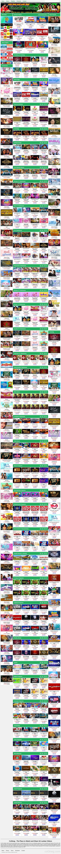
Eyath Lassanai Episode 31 (35, 347)
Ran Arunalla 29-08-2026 (43, 772)
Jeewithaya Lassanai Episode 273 (43, 284)
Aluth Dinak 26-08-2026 (44, 547)
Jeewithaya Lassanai (6, 348)
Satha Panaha (17, 831)
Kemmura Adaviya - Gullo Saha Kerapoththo (26, 695)
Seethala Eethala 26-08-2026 (34, 621)
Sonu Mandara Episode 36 (26, 214)
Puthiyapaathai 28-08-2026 (17, 796)
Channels (19, 1)
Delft (7, 227)
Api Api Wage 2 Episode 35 (17, 249)
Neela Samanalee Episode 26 (17, 323)
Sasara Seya (7, 581)
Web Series (17, 392)
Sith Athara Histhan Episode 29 (17, 375)
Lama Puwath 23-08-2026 (26, 747)
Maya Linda (54, 74)
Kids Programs (18, 739)
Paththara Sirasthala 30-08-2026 (30, 24)
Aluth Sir (6, 115)
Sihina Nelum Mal (35, 820)
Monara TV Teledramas (20, 290)
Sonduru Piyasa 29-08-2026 (26, 561)
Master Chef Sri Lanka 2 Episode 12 (35, 656)
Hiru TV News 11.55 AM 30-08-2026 (30, 36)
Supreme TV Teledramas (20, 353)
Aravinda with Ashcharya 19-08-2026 (17, 695)
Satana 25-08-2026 (44, 631)
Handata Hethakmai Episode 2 (54, 606)
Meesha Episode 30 (17, 259)
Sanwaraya (7, 571)
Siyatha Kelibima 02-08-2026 (43, 670)
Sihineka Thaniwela (6, 622)
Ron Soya (6, 551)
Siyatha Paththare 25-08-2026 (54, 667)
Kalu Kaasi (35, 434)
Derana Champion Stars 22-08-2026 (26, 656)
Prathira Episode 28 (35, 399)
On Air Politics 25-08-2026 (34, 632)
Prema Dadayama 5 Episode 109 (17, 312)
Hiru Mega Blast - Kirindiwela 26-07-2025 (35, 175)
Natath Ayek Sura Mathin (6, 460)
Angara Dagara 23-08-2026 (44, 498)
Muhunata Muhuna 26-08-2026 (44, 621)
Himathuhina (54, 297)
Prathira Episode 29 (26, 399)
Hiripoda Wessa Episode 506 (35, 386)
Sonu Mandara (6, 662)
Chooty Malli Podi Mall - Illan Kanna (35, 695)
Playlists (13, 1)
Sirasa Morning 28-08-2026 (26, 572)
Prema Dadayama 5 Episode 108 (26, 323)
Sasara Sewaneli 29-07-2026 (26, 435)
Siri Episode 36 (54, 461)
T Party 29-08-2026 (17, 473)
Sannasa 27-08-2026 (43, 122)
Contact (24, 1)
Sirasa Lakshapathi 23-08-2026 (26, 523)
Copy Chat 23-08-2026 (44, 449)
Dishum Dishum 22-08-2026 (35, 498)
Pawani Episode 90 (26, 248)
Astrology (16, 128)
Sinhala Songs (17, 142)
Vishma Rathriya (26, 820)
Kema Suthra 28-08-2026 (17, 586)
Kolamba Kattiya (7, 379)
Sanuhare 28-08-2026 (26, 473)
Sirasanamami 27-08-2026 (35, 123)
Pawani (6, 510)
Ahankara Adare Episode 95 (26, 312)
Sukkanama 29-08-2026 (17, 733)
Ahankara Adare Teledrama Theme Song (44, 162)
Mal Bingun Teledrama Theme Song (26, 151)
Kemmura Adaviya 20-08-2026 (35, 684)
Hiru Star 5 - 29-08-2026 (35, 646)
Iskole (7, 308)
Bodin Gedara (6, 206)
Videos (7, 1)
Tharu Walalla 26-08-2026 (43, 137)
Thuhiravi (54, 186)
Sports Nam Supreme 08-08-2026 (35, 670)
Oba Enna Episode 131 (17, 214)
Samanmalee (44, 831)
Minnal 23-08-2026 (26, 796)
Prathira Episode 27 (43, 399)
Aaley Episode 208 (44, 62)
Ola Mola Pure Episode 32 (43, 337)
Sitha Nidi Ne (7, 652)
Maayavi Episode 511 (34, 311)
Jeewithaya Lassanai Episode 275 (34, 273)
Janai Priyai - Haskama (17, 709)
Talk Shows (17, 441)
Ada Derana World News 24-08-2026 (54, 822)
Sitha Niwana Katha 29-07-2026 (17, 435)
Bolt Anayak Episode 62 (43, 386)
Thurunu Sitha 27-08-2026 (43, 112)
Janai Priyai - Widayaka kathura (35, 719)
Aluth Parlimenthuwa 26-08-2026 (17, 621)
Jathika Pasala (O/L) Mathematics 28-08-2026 (26, 512)
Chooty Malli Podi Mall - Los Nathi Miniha (43, 684)
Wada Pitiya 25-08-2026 (54, 703)
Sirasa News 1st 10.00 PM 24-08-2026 (54, 582)
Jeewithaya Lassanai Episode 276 (26, 273)
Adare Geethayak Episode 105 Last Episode (17, 298)
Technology (17, 725)
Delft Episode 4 (17, 188)
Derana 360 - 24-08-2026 (54, 510)
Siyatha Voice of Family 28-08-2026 (44, 646)
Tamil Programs (18, 788)
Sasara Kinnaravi (54, 226)
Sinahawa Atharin (26, 810)
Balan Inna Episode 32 (17, 337)
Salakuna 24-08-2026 (54, 449)
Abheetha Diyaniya (54, 176)
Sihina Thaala (6, 612)
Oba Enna (6, 480)
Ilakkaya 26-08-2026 (43, 610)
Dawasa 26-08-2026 (17, 631)
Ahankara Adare (6, 95)
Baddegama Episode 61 (34, 214)
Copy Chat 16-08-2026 (44, 460)
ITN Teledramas (18, 230)
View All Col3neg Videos (42, 14)
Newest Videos (18, 14)
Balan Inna (6, 196)
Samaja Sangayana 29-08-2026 (17, 112)
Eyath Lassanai (6, 257)
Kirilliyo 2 (54, 145)
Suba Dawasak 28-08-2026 (17, 137)
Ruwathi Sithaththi (54, 115)
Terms (12, 850)
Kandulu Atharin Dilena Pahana (17, 424)
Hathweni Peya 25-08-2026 (54, 834)
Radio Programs (18, 676)
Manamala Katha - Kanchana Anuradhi (35, 161)
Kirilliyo (54, 155)
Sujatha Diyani (54, 125)
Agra (54, 267)
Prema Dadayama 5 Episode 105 (35, 63)
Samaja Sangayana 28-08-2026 (26, 112)
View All (45, 79)
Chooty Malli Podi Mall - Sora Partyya (26, 684)
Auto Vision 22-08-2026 (35, 733)
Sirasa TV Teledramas (19, 304)
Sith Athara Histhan (6, 642)
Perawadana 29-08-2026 (26, 772)
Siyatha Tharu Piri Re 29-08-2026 (17, 449)
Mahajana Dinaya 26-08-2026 (34, 610)
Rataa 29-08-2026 (35, 771)
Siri (6, 632)
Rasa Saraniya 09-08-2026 (17, 596)
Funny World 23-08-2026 (44, 747)
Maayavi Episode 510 (43, 322)
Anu (54, 105)
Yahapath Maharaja (54, 196)
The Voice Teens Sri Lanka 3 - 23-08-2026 (17, 656)
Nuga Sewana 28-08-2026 (43, 572)
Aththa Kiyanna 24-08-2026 (54, 786)
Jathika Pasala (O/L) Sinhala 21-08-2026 (43, 523)
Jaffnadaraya (6, 318)
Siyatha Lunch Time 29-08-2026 (17, 772)
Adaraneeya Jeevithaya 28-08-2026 (44, 562)
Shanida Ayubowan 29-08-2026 (17, 783)
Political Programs (18, 602)
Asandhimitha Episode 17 (43, 249)
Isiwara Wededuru (54, 328)
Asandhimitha (6, 166)
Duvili (7, 247)
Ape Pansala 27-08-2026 (17, 123)
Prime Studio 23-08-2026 (26, 484)
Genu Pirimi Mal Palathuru (6, 267)
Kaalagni (54, 34)
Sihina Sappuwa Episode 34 (35, 249)
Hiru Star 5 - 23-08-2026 (44, 656)
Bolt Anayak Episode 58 (43, 73)
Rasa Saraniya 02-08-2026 (35, 596)
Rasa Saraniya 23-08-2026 (26, 586)
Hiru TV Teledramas (19, 205)
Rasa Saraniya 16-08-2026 (43, 586)
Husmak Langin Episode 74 (26, 73)
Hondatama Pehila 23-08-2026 (35, 747)
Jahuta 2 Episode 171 (43, 374)
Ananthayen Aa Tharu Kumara (54, 277)
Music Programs (18, 465)
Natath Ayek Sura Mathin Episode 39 (26, 375)
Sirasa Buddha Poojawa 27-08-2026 (26, 123)
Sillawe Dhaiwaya (54, 257)
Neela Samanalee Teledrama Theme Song (17, 151)
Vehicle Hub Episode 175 (43, 733)
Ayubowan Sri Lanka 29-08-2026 (17, 561)
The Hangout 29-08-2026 (35, 783)
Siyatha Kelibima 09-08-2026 (26, 670)
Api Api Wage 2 (6, 156)
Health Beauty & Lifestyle (20, 553)
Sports (15, 662)
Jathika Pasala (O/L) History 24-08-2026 (17, 523)
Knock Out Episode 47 (17, 284)
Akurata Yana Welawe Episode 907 (35, 224)
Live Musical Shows (19, 167)
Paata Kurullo (6, 500)
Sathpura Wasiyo (7, 591)
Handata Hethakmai (6, 277)
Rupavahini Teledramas (20, 265)
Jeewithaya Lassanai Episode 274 (34, 284)
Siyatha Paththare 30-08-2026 (35, 98)
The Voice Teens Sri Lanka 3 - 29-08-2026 (17, 63)
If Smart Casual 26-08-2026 (26, 621)
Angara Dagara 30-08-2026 (42, 48)
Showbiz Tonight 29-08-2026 (35, 761)
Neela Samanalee (7, 470)
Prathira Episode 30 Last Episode (17, 400)
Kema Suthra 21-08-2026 (35, 586)
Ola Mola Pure (6, 490)
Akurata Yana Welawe (6, 105)
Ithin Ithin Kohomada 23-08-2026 (17, 460)
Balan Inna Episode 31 (17, 347)
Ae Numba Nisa (54, 64)
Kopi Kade (6, 389)
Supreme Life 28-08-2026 (17, 572)
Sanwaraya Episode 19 (26, 238)
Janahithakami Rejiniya (7, 338)
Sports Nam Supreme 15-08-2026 (17, 670)
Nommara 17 (17, 820)
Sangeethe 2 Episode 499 (34, 200)
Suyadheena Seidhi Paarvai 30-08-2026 (43, 98)
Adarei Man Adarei (7, 85)
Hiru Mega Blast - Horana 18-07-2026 (17, 175)
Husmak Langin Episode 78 (26, 200)
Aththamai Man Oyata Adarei (7, 176)
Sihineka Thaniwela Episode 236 (26, 260)
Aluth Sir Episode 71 (35, 73)
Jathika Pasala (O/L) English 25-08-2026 (43, 512)
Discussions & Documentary (21, 528)
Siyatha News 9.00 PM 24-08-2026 (54, 619)
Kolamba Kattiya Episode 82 (17, 73)
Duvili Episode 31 (26, 347)
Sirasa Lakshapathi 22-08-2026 (35, 523)
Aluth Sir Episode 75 (17, 385)
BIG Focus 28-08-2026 (17, 547)
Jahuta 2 (6, 328)
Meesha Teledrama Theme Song (35, 150)
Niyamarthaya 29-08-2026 (17, 537)
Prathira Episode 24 (35, 410)
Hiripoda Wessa (6, 287)
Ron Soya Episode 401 (17, 224)
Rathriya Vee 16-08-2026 (43, 484)
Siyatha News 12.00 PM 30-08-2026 (42, 24)
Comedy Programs (19, 701)
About (3, 850)
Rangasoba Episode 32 (35, 238)
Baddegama (7, 186)
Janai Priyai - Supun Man (35, 709)
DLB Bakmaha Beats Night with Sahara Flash (43, 175)
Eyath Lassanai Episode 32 (35, 337)
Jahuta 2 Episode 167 (26, 62)
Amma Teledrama (7, 125)
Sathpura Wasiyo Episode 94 (26, 284)
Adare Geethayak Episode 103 (35, 298)
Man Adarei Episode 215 (43, 189)
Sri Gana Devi (54, 247)
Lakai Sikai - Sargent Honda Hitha (43, 709)
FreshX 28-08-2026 (35, 571)
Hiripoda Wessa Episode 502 (54, 679)
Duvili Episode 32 (26, 336)
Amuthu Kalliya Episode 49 (54, 498)
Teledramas (5, 65)
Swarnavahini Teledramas (20, 367)
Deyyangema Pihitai (6, 237)
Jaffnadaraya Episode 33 (35, 375)
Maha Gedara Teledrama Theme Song (26, 162)
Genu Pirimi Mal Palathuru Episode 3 (43, 273)
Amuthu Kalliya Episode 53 (26, 386)
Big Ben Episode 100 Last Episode (43, 298)
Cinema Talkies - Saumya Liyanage (44, 783)
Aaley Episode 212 (44, 311)
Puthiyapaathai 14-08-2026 (43, 796)
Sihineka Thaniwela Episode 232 (54, 534)
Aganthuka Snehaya (43, 434)
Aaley (7, 75)
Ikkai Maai (54, 287)
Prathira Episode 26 (17, 410)
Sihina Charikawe (54, 95)
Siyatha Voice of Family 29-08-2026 (26, 646)
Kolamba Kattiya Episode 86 (17, 200)
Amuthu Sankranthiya (6, 146)
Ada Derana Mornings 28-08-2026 (43, 537)
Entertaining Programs (20, 490)
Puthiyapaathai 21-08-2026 (35, 796)
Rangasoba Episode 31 (35, 260)
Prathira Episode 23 (43, 410)
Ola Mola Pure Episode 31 (43, 347)
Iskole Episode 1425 (43, 199)
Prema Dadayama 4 (54, 216)
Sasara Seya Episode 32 (43, 238)
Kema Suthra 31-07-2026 (43, 596)
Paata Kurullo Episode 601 (26, 224)
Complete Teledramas (19, 416)
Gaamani (17, 810)
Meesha (6, 439)
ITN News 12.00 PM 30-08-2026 (18, 36)
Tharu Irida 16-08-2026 (35, 460)
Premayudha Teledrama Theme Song (17, 162)
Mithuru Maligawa (54, 44)
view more (18, 27)
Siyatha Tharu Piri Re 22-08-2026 (26, 460)
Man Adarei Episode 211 (54, 546)
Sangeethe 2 (7, 561)
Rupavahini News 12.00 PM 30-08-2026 (18, 24)
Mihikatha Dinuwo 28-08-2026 (26, 783)
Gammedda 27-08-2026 (35, 547)
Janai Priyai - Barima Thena (17, 719)
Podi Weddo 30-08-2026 (19, 48)
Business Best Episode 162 (26, 761)
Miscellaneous (17, 753)
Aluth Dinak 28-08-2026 (26, 537)
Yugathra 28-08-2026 (34, 473)
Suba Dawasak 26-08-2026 (35, 137)
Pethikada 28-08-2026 (26, 610)
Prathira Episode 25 (26, 410)
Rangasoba (7, 541)
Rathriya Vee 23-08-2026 (43, 473)
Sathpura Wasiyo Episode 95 (17, 273)
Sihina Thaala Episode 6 (35, 189)
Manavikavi (7, 429)
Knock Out (6, 358)
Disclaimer (17, 850)
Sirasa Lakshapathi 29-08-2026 (17, 512)
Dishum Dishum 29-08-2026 (26, 498)
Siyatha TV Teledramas (20, 328)
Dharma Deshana (18, 104)
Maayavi (6, 399)
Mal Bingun (7, 409)
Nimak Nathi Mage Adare (54, 206)
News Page (17, 79)
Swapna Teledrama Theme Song (44, 150)
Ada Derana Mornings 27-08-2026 (26, 547)
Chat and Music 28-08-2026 (26, 449)
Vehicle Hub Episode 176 (26, 733)
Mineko (54, 307)
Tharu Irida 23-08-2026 (35, 449)
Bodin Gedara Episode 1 (26, 189)
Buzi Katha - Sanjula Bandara (35, 537)
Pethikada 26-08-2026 (26, 631)
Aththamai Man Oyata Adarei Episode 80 (43, 214)
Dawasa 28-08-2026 (17, 610)
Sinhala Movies (18, 802)
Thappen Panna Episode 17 (17, 238)
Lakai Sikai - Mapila (44, 719)
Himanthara (54, 135)
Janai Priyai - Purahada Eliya (26, 709)
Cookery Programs (19, 578)
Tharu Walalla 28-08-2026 (26, 137)
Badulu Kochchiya (26, 831)
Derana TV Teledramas (19, 181)
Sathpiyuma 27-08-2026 (35, 112)
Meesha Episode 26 (54, 437)
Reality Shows (17, 638)
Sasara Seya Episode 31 (43, 260)
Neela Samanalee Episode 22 (54, 522)
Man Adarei (7, 419)
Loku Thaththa (43, 820)
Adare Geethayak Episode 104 (26, 298)
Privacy (7, 850)
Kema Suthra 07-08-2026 (26, 596)
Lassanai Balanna (35, 810)
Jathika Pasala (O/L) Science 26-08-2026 (35, 512)
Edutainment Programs (20, 504)
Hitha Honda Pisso (44, 810)
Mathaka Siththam (54, 54)
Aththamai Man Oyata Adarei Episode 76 (54, 473)
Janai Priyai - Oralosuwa (26, 719)
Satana (35, 831)
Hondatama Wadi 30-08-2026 (30, 48)
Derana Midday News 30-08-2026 (42, 36)
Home (3, 1)
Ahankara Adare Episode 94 (35, 323)
